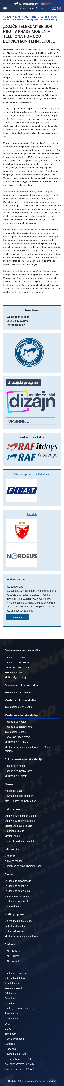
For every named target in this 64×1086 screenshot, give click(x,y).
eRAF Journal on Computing (20, 801)
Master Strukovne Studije (18, 826)
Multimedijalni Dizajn (16, 742)
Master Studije (13, 836)
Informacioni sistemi (16, 672)
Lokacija (9, 1003)
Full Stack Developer (16, 926)
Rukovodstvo (12, 1013)
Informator (10, 1033)
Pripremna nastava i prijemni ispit (23, 866)
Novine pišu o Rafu (15, 1054)
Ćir (37, 8)
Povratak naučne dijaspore (19, 796)
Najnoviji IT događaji (30, 17)
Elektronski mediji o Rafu (18, 1059)
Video (8, 1028)
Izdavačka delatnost (16, 978)
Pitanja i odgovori (14, 1038)
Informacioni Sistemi (16, 732)
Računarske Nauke (15, 721)
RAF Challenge (13, 951)
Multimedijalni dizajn (16, 677)
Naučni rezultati (13, 791)
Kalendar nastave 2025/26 (19, 1064)
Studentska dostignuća (17, 891)
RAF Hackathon (13, 961)
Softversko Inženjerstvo (17, 737)
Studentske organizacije (18, 881)
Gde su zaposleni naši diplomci (32, 474)
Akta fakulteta (12, 983)
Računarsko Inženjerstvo (18, 726)
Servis (31, 8)
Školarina (10, 856)
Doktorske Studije (14, 831)
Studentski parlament (16, 901)
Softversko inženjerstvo (17, 667)
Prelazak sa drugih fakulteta (20, 841)
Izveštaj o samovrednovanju (20, 1008)
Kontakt (23, 8)
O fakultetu (10, 993)
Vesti (7, 1023)
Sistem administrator (16, 931)
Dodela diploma (13, 906)
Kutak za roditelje (14, 861)
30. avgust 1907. (15, 586)
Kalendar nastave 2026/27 (19, 1069)
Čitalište (16, 17)
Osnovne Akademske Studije (21, 816)
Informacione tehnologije (18, 692)
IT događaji (11, 1049)
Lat (41, 8)
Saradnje (32, 514)
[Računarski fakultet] (26, 4)
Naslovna (7, 17)
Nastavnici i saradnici (16, 973)
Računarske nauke (15, 657)
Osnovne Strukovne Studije (20, 821)
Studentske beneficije (16, 886)
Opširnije (17, 617)
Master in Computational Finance (23, 936)
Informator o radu (14, 988)
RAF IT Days (12, 956)
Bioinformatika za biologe (19, 921)
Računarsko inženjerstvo (18, 662)
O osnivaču (11, 998)
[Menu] (4, 8)
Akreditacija (11, 1018)
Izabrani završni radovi (17, 896)
